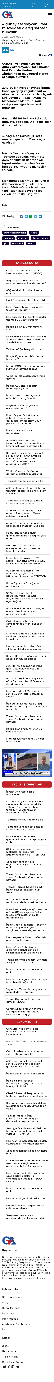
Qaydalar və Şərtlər (13, 1362)
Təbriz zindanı (40, 238)
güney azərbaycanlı (15, 232)
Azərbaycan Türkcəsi (9, 4)
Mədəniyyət (9, 1313)
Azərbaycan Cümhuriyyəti (17, 1324)
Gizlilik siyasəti (10, 1356)
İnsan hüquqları (11, 1319)
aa (12, 50)
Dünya (6, 1302)
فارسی (33, 4)
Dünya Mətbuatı (11, 1308)
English (47, 4)
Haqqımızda (9, 1351)
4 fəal (34, 232)
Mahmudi (17, 243)
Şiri (5, 243)
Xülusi (31, 243)
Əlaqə (5, 1346)
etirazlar (23, 238)
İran (4, 1329)
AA (5, 50)
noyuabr (8, 238)
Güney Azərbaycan (12, 1297)
